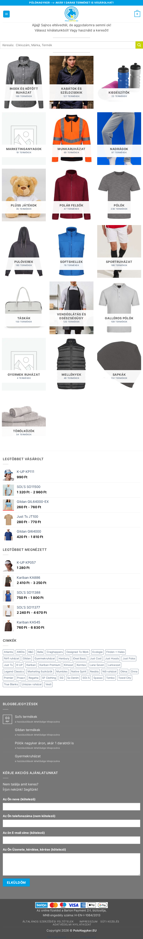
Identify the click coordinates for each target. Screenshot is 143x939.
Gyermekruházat (44, 658)
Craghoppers (55, 651)
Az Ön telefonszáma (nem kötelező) (29, 816)
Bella (40, 651)
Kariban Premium (49, 664)
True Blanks (11, 684)
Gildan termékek (27, 730)
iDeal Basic (79, 658)
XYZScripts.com (88, 937)
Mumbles (61, 671)
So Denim (73, 677)
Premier (8, 677)
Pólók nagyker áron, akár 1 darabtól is (44, 743)
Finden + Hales (115, 651)
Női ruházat (109, 671)
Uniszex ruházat (32, 684)
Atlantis (8, 651)
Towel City (124, 677)
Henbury (64, 658)
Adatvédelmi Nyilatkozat (72, 924)
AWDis (21, 651)
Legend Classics (14, 671)
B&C (31, 651)
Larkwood (114, 664)
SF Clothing (49, 677)
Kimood (68, 664)
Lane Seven (97, 664)
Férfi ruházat (11, 658)
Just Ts (8, 664)
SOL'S (86, 677)
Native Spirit (78, 671)
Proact (21, 677)
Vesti (48, 684)
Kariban (31, 664)
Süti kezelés (109, 921)
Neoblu (94, 671)
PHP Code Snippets (56, 937)
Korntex (81, 664)
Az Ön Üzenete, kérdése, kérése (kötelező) (34, 849)
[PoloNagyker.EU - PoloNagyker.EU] (71, 14)
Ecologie (97, 651)
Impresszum (89, 921)
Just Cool (95, 658)
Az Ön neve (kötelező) (19, 799)
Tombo (110, 677)
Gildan (27, 658)
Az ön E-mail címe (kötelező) (24, 833)
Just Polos (129, 658)
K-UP (19, 664)
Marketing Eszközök (40, 671)
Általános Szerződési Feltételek (48, 921)
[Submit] (139, 45)
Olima (123, 671)
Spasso (97, 677)
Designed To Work (77, 651)
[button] (6, 14)
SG (61, 677)
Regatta (33, 677)
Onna (134, 671)
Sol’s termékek (26, 717)
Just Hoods (112, 658)
